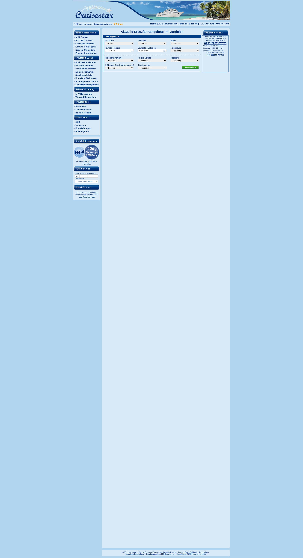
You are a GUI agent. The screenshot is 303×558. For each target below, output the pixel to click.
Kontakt (181, 552)
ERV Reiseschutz (83, 94)
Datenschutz (207, 23)
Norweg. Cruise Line (85, 50)
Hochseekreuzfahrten (85, 62)
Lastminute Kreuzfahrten (134, 554)
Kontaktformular (83, 128)
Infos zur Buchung (189, 23)
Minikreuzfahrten (168, 554)
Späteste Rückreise (147, 48)
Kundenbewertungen (103, 24)
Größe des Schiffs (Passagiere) (119, 65)
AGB (160, 23)
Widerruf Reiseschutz (85, 97)
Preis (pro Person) (113, 58)
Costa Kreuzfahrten (84, 43)
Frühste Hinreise (112, 48)
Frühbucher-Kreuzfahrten (199, 552)
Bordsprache (144, 65)
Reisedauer (176, 48)
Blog (186, 552)
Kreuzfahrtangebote (153, 554)
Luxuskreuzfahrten (84, 72)
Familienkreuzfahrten (85, 69)
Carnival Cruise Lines (85, 47)
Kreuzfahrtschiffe (83, 109)
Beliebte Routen (83, 113)
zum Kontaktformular (87, 197)
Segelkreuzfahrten (84, 75)
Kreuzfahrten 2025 (183, 554)
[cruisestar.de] (151, 19)
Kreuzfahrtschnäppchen (87, 84)
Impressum (171, 23)
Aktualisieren (190, 67)
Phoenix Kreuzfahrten (86, 53)
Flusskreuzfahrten (84, 65)
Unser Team (222, 23)
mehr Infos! (87, 164)
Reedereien (80, 106)
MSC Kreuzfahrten (84, 40)
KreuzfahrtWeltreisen (86, 78)
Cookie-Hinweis (170, 552)
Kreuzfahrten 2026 (199, 554)
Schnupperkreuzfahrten (86, 81)
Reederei (142, 41)
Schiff (173, 41)
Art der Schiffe (144, 58)
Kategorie (175, 58)
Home (153, 23)
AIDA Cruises (81, 37)
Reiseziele (109, 41)
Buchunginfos (82, 131)
